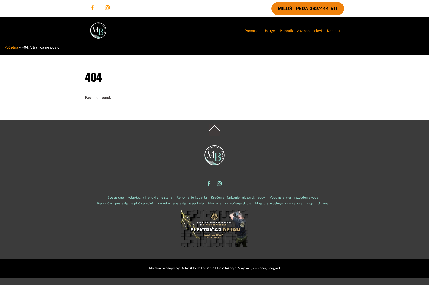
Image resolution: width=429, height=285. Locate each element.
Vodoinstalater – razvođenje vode (294, 197)
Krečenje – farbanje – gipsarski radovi (238, 197)
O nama (323, 203)
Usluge (269, 31)
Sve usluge (115, 197)
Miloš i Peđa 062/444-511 (308, 8)
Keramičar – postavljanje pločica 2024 (125, 203)
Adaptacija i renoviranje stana (150, 197)
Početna (251, 31)
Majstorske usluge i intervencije (278, 203)
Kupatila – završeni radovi (301, 31)
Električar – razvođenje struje (229, 203)
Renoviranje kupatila (192, 197)
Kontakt (333, 31)
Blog (309, 203)
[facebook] (92, 7)
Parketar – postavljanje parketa (180, 203)
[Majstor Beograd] (98, 41)
